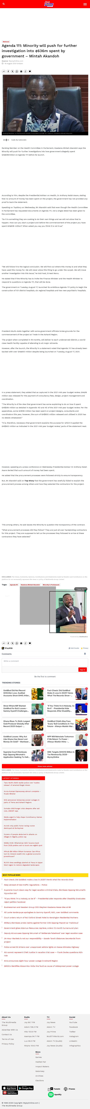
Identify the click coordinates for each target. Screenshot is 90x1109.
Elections (40, 1080)
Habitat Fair (41, 1062)
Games (39, 1057)
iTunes (71, 1089)
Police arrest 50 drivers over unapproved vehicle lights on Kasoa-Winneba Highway (41, 947)
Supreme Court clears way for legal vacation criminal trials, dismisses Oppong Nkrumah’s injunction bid (44, 891)
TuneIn (56, 1089)
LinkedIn (73, 1041)
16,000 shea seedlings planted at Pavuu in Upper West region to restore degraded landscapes (23, 865)
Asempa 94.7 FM (31, 1036)
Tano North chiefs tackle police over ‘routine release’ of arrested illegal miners (21, 785)
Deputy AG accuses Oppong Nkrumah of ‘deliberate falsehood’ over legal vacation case (43, 933)
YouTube (73, 1022)
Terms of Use (8, 1039)
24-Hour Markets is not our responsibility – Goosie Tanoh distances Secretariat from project (42, 940)
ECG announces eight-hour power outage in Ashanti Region (31, 961)
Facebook (73, 1027)
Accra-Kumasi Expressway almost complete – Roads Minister (22, 793)
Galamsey (40, 1071)
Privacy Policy (8, 1044)
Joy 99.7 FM (29, 1022)
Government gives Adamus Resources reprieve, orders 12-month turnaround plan (41, 928)
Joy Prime (51, 1032)
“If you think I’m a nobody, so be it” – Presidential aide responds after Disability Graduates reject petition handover (44, 900)
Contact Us (7, 1034)
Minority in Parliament (51, 585)
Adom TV (51, 1027)
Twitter (72, 1032)
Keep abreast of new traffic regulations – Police (25, 885)
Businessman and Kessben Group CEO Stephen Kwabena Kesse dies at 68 (37, 907)
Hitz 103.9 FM (30, 1032)
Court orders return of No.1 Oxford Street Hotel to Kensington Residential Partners (41, 917)
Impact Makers (42, 1066)
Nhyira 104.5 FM (31, 1046)
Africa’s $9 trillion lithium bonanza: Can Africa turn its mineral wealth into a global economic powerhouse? (22, 855)
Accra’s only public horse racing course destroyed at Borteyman (19, 828)
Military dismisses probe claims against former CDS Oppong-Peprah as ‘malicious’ (41, 923)
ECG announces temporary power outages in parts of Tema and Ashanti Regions (21, 802)
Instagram (74, 1036)
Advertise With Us (10, 1030)
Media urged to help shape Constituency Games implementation (23, 819)
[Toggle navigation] (85, 4)
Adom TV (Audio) (54, 1041)
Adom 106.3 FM (31, 1027)
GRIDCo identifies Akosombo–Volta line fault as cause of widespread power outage (41, 966)
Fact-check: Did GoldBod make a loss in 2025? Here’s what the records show (38, 879)
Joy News (51, 1022)
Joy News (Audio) (54, 1046)
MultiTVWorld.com (55, 1036)
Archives (39, 1076)
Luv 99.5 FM (29, 1041)
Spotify (57, 1094)
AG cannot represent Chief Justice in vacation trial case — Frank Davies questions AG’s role (43, 954)
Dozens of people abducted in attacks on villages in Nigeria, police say (20, 836)
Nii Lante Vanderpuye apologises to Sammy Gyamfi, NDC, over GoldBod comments (41, 912)
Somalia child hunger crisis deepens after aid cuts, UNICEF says (21, 811)
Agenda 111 (14, 585)
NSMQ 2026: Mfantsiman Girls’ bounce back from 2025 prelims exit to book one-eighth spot (23, 845)
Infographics (75, 1046)
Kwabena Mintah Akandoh (30, 585)
